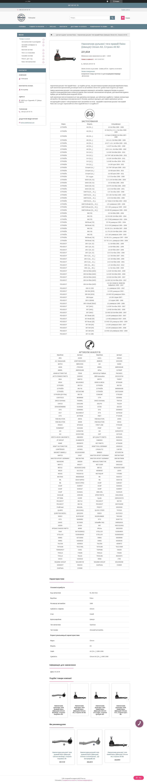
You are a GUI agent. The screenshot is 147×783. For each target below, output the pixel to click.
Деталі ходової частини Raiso (66, 35)
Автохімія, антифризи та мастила (29, 45)
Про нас (53, 26)
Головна (22, 26)
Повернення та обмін (98, 26)
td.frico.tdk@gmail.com (27, 122)
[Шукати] (112, 18)
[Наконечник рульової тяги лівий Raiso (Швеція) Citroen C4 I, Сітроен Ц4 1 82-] (121, 694)
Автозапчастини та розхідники (31, 42)
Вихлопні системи (27, 49)
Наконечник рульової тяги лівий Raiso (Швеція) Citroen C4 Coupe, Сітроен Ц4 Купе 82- (100, 710)
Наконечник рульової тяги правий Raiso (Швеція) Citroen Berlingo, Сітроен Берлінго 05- (58, 710)
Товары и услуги (24, 39)
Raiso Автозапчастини (29, 62)
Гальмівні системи (27, 56)
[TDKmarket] (21, 21)
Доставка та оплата (79, 26)
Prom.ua (83, 778)
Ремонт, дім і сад (27, 59)
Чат (140, 778)
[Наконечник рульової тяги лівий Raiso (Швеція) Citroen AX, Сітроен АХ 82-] (79, 694)
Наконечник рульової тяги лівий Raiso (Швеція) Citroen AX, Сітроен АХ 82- (79, 709)
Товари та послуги (36, 26)
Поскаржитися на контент (69, 780)
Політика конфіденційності (84, 780)
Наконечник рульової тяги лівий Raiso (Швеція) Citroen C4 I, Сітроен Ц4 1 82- (121, 710)
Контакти (63, 26)
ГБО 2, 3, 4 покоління (28, 52)
